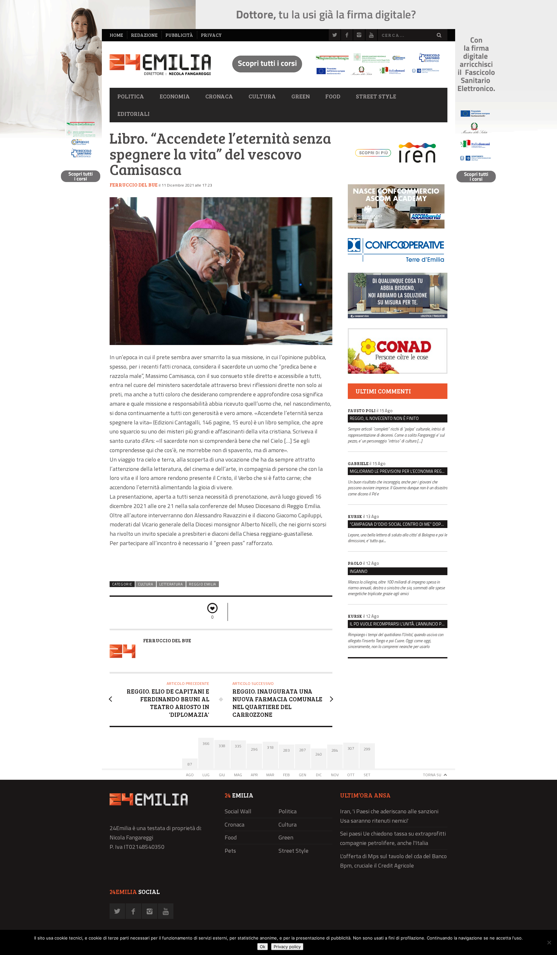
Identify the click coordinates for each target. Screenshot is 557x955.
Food (332, 96)
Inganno (358, 571)
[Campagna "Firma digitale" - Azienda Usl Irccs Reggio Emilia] (333, 76)
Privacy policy (287, 946)
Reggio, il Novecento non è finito (384, 418)
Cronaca (219, 96)
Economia (175, 96)
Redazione (144, 35)
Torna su (432, 775)
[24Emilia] (160, 64)
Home (116, 35)
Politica (130, 96)
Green (300, 96)
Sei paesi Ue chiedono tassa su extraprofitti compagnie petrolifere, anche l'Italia (393, 838)
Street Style (376, 96)
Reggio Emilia (202, 584)
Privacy (211, 35)
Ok (262, 946)
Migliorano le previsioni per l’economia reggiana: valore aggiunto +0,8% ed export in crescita (398, 471)
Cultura (262, 96)
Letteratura (171, 584)
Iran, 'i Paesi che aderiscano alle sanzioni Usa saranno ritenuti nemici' (389, 816)
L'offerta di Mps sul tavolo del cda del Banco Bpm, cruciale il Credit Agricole (393, 861)
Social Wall (238, 811)
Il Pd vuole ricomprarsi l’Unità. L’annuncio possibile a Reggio (398, 624)
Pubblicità (179, 35)
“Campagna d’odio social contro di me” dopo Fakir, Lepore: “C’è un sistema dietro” (398, 524)
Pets (230, 850)
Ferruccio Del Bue (134, 184)
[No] (549, 942)
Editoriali (133, 113)
